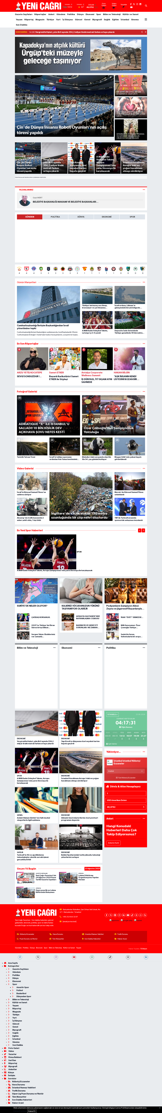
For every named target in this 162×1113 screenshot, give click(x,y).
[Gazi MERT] (25, 200)
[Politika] (144, 648)
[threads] (128, 957)
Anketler (12, 1069)
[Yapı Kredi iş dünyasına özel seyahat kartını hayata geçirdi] (80, 723)
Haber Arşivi (122, 939)
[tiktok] (110, 957)
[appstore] (114, 920)
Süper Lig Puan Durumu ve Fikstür (28, 1094)
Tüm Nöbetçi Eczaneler (127, 778)
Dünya (80, 14)
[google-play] (126, 920)
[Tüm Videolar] (144, 469)
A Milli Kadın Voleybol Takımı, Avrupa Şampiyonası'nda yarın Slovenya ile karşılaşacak (54, 570)
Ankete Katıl (113, 843)
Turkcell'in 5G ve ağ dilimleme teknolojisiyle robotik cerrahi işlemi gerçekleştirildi (33, 857)
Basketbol (21, 993)
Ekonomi (90, 14)
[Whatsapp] (141, 915)
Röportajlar (40, 14)
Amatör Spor (22, 987)
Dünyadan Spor (23, 996)
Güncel (78, 20)
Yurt (58, 20)
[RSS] (145, 915)
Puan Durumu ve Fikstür (28, 939)
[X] (111, 915)
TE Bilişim (143, 949)
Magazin (39, 20)
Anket (51, 14)
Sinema (135, 20)
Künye (11, 1073)
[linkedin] (146, 957)
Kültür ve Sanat (131, 14)
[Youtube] (128, 915)
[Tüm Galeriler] (144, 392)
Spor (98, 14)
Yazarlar (12, 1054)
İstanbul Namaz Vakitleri (94, 934)
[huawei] (138, 920)
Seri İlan (12, 1060)
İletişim (11, 1075)
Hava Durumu (58, 934)
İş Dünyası (67, 20)
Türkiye (50, 20)
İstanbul (125, 20)
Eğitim (115, 20)
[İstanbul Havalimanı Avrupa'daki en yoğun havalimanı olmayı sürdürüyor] (80, 760)
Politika (71, 14)
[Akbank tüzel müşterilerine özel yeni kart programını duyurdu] (80, 800)
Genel (87, 20)
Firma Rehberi (14, 1057)
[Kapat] (160, 1108)
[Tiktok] (132, 915)
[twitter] (38, 957)
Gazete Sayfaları (23, 14)
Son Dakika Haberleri (93, 939)
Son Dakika (21, 25)
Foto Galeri (13, 1048)
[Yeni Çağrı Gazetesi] (38, 5)
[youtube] (74, 957)
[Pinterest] (115, 915)
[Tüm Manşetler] (144, 282)
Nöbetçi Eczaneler (27, 934)
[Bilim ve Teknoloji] (54, 648)
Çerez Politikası (20, 1111)
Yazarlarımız (26, 190)
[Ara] (146, 6)
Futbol (19, 990)
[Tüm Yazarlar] (144, 190)
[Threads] (136, 915)
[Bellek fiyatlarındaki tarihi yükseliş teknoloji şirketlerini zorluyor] (80, 837)
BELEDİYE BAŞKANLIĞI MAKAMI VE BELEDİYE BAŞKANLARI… (65, 202)
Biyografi (97, 20)
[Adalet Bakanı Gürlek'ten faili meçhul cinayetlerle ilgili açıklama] (36, 800)
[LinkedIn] (124, 915)
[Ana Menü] (146, 19)
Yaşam (19, 20)
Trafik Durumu (122, 934)
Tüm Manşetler (58, 939)
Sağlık (107, 20)
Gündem (60, 14)
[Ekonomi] (99, 648)
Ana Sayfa (13, 963)
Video (11, 1051)
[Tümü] (144, 344)
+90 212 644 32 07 (70, 917)
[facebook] (20, 957)
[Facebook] (107, 915)
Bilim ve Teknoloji (112, 14)
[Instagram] (119, 915)
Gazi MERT (37, 198)
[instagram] (56, 957)
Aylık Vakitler (112, 744)
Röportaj (28, 20)
